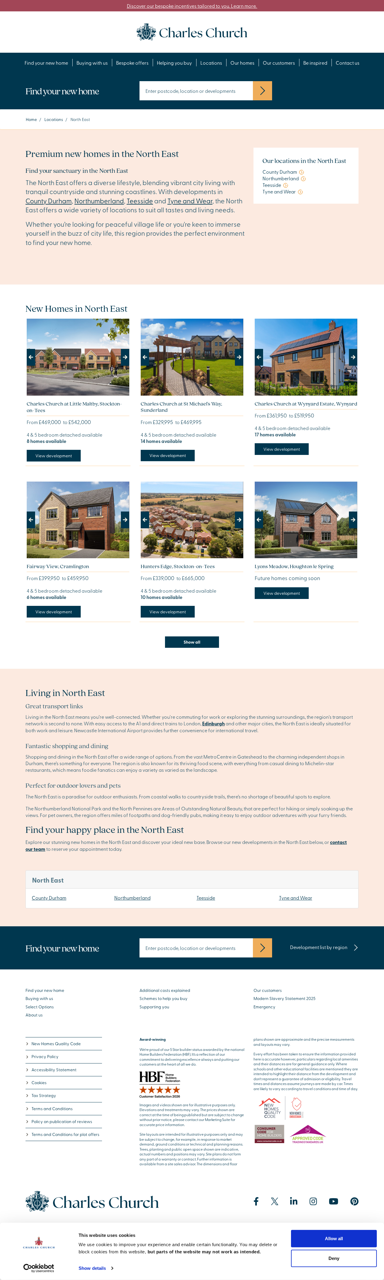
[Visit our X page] (274, 1201)
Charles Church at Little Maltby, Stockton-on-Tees (74, 407)
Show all (192, 642)
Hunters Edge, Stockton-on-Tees (178, 566)
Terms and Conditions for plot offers (65, 1134)
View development (53, 456)
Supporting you (154, 1007)
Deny (333, 1258)
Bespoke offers (132, 62)
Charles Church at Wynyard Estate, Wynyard (306, 403)
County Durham (49, 200)
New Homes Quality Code (56, 1043)
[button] (34, 357)
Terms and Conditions (52, 1108)
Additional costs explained (165, 990)
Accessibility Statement (54, 1069)
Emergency (264, 1007)
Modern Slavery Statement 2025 (285, 998)
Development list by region (319, 947)
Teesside (140, 200)
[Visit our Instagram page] (313, 1201)
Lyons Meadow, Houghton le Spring (294, 566)
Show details (92, 1268)
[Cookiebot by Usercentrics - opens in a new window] (39, 1268)
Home (31, 119)
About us (34, 1015)
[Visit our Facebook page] (256, 1201)
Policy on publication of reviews (62, 1121)
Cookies (39, 1082)
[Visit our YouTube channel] (333, 1201)
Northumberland (99, 200)
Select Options (40, 1007)
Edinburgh (213, 723)
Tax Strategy (44, 1095)
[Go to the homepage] (192, 31)
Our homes (242, 62)
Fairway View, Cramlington (58, 566)
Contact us (347, 62)
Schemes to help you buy (164, 998)
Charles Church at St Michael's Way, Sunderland (181, 407)
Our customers (279, 62)
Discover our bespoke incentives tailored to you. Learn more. (192, 5)
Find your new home (46, 62)
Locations (211, 62)
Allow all (334, 1238)
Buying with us (92, 62)
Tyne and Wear (189, 200)
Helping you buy (174, 62)
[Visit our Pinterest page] (354, 1201)
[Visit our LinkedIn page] (294, 1201)
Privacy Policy (45, 1056)
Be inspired (315, 62)
